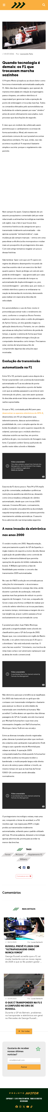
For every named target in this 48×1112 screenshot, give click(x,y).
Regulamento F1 (35, 855)
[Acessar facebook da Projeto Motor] (16, 1106)
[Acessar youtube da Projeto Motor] (27, 1106)
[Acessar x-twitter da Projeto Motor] (24, 1106)
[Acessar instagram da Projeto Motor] (20, 1106)
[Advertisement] (24, 181)
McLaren (19, 855)
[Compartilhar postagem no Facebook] (24, 868)
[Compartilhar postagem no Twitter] (28, 868)
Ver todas (25, 1031)
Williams (23, 859)
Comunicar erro (23, 876)
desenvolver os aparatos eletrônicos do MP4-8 (22, 413)
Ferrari (7, 855)
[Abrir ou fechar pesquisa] (43, 5)
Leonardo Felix (26, 54)
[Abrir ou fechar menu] (4, 5)
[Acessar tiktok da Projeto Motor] (31, 1106)
